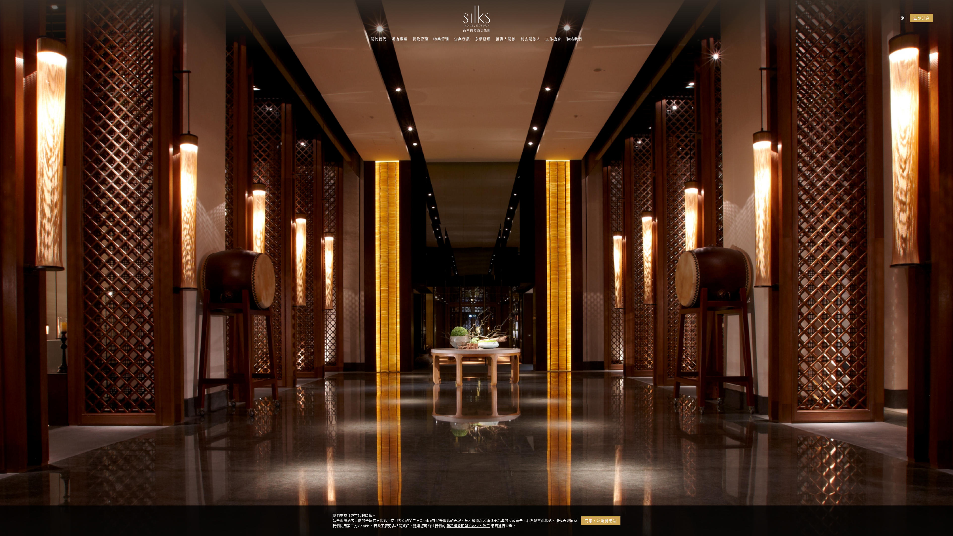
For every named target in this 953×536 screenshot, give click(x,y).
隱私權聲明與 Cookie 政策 (468, 526)
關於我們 (379, 39)
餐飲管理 (420, 39)
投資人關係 (506, 39)
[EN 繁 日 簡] (903, 18)
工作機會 (553, 39)
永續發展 (483, 39)
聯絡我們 (574, 39)
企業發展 (462, 39)
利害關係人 (531, 39)
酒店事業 (400, 39)
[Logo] (476, 20)
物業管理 (441, 39)
